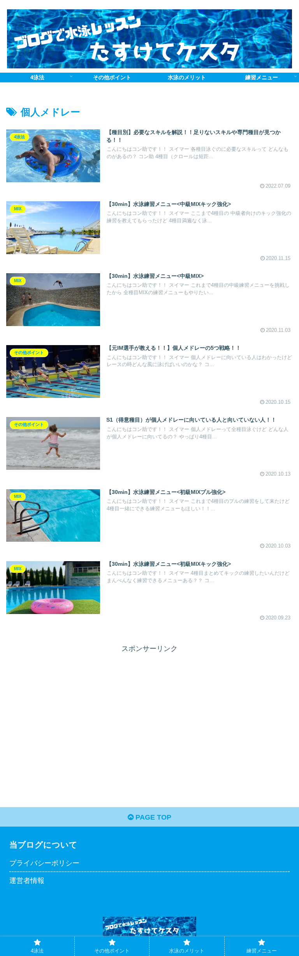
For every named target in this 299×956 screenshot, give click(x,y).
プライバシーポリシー (44, 863)
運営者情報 (26, 880)
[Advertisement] (77, 709)
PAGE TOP (152, 817)
